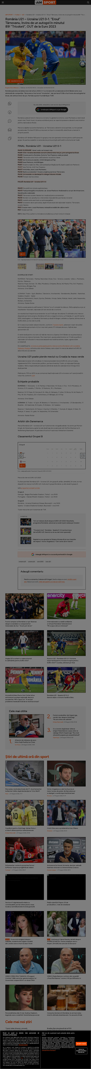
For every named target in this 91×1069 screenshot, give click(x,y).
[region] (45, 1049)
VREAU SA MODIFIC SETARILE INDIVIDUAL (81, 1051)
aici (22, 1057)
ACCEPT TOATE (81, 1043)
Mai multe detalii (23, 1044)
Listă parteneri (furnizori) (48, 1050)
